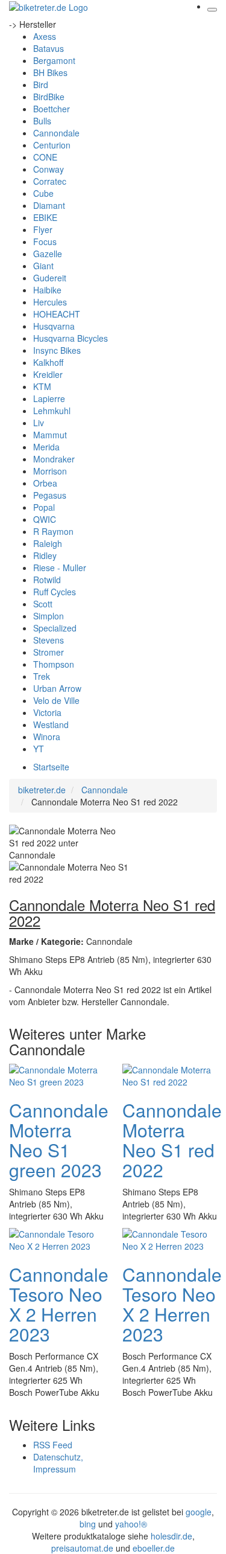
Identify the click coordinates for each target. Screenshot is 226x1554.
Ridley (45, 555)
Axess (44, 36)
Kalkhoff (48, 362)
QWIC (44, 519)
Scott (42, 604)
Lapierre (49, 398)
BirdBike (48, 97)
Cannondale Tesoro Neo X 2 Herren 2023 (58, 1304)
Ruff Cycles (54, 592)
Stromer (48, 652)
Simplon (48, 616)
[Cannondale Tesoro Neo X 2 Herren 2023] (56, 1238)
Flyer (42, 229)
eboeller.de (154, 1548)
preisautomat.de (82, 1548)
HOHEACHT (56, 314)
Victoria (47, 712)
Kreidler (48, 374)
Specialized (55, 628)
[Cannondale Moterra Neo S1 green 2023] (56, 1074)
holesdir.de (171, 1536)
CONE (45, 157)
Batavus (48, 48)
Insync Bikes (57, 350)
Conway (48, 169)
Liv (38, 423)
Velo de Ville (56, 700)
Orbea (45, 483)
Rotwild (47, 580)
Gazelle (47, 254)
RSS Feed (52, 1445)
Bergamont (54, 60)
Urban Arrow (57, 688)
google (199, 1512)
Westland (51, 724)
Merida (46, 447)
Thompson (53, 664)
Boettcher (51, 109)
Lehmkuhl (52, 410)
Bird (40, 84)
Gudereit (49, 278)
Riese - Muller (59, 567)
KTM (42, 386)
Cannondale (56, 133)
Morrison (50, 471)
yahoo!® (131, 1524)
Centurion (52, 145)
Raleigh (47, 543)
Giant (43, 266)
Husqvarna (54, 326)
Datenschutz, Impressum (58, 1463)
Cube (43, 193)
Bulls (42, 121)
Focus (45, 241)
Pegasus (49, 495)
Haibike (47, 290)
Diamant (49, 205)
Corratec (49, 181)
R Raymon (53, 531)
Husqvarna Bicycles (70, 338)
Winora (46, 737)
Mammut (50, 435)
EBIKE (45, 217)
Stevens (48, 640)
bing (88, 1524)
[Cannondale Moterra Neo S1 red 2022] (170, 1074)
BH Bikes (50, 72)
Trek (41, 676)
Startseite (51, 767)
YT (38, 749)
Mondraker (54, 459)
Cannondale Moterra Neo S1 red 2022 (172, 1140)
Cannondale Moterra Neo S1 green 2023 (58, 1140)
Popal (44, 507)
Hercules (50, 302)
